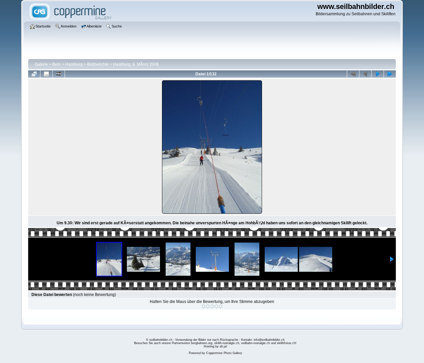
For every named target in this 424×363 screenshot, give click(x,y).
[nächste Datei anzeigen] (378, 74)
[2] (208, 306)
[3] (212, 306)
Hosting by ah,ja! (215, 346)
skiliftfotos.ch (286, 343)
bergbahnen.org (201, 343)
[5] (221, 306)
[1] (203, 306)
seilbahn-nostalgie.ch (255, 343)
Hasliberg (74, 64)
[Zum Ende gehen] (390, 74)
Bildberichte (98, 64)
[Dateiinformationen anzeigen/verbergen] (46, 74)
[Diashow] (59, 74)
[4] (216, 306)
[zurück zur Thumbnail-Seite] (34, 74)
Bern (56, 64)
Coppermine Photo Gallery (224, 353)
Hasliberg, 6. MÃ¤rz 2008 (136, 64)
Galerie (41, 64)
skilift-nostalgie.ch (226, 343)
